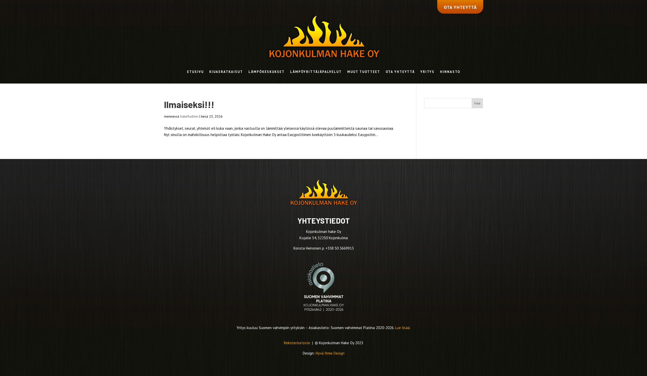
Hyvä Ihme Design (330, 353)
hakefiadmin (189, 116)
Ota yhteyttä (400, 72)
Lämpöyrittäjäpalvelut (316, 72)
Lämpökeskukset (266, 72)
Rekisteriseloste (297, 342)
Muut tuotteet (363, 72)
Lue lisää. (402, 327)
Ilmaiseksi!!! (189, 104)
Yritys (427, 72)
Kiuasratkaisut (226, 72)
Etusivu (195, 72)
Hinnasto (450, 72)
